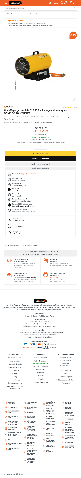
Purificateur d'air (32, 403)
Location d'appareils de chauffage (40, 337)
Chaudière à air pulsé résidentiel (50, 403)
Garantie (40, 379)
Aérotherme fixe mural (31, 421)
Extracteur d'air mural (12, 428)
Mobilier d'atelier (68, 403)
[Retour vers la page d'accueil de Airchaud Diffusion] (15, 3)
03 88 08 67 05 (55, 278)
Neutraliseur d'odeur (32, 408)
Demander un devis (40, 159)
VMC (9, 439)
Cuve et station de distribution (50, 440)
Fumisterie (69, 419)
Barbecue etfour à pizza (69, 446)
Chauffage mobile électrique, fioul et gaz (31, 428)
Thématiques (15, 380)
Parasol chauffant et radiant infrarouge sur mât (32, 452)
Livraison (40, 373)
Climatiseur (12, 407)
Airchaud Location (11, 403)
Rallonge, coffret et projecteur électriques (69, 430)
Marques (15, 374)
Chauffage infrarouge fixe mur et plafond (31, 460)
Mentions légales (66, 377)
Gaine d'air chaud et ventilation (69, 414)
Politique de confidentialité (65, 380)
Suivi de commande (40, 358)
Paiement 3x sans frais (40, 366)
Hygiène (30, 412)
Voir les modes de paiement (40, 164)
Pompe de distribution (50, 446)
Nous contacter (15, 361)
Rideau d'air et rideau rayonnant (32, 444)
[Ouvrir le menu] (6, 3)
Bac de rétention (49, 451)
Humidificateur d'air (13, 448)
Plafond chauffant (50, 417)
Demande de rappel (15, 367)
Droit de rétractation (40, 382)
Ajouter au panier (40, 153)
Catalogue (15, 370)
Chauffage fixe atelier (31, 416)
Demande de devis (15, 364)
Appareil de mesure (69, 423)
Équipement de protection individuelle (70, 437)
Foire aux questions (15, 383)
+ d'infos (25, 185)
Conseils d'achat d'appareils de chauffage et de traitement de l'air (40, 332)
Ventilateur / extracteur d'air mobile (13, 422)
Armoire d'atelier (68, 408)
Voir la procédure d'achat (40, 168)
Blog (15, 377)
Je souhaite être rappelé (30, 245)
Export (40, 376)
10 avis (74, 107)
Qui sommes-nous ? (15, 358)
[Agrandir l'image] (74, 99)
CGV (65, 374)
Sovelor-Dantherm (16, 122)
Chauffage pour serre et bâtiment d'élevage (32, 436)
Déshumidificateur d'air (14, 443)
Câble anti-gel (50, 429)
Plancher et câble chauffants (50, 423)
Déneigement (69, 442)
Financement (40, 369)
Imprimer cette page (13, 245)
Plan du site (66, 383)
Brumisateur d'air (13, 416)
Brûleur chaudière (49, 434)
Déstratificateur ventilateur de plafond (14, 434)
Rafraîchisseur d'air (14, 411)
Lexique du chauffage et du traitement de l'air (40, 335)
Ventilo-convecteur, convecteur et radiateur (50, 411)
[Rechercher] (74, 8)
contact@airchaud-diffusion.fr (42, 324)
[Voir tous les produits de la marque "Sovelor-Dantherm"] (8, 107)
